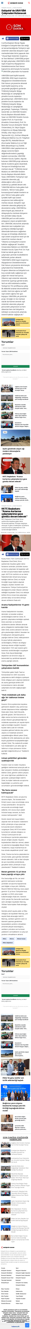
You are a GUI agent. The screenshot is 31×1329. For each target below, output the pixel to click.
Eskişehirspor (5, 1282)
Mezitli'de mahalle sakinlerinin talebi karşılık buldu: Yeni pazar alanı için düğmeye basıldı (20, 406)
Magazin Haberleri (21, 1270)
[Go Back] (27, 1325)
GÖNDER (15, 366)
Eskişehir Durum (6, 7)
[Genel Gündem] (15, 466)
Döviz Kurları (4, 1293)
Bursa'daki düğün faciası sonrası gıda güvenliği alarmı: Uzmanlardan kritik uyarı (21, 1118)
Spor (17, 1268)
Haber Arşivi (19, 1303)
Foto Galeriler (5, 1291)
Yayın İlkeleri (19, 1296)
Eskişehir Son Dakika (22, 1282)
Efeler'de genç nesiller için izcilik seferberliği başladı (21, 489)
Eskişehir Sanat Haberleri (23, 1275)
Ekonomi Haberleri (6, 1275)
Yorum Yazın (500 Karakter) (9, 351)
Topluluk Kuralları (20, 1298)
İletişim (18, 1301)
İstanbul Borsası (5, 1303)
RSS (4, 1321)
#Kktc (4, 939)
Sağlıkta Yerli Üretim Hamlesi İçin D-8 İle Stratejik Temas (21, 388)
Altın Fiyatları (4, 1296)
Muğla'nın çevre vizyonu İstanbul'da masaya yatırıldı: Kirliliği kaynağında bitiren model (22, 498)
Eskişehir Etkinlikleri (6, 1273)
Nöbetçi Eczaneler (6, 1301)
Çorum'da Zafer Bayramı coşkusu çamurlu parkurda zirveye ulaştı (20, 1127)
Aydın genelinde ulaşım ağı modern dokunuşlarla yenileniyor (13, 451)
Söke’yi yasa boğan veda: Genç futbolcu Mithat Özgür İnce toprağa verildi (21, 415)
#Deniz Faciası (21, 939)
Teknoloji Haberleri (6, 1280)
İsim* (3, 345)
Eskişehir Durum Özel (7, 1278)
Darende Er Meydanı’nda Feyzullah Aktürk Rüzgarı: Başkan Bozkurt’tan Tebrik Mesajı (22, 424)
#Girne (12, 939)
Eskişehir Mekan (20, 1285)
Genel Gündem (17, 7)
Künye (17, 1289)
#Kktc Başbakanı (8, 942)
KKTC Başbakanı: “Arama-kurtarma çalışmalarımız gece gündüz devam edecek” (15, 479)
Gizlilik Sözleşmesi (21, 1293)
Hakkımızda (19, 1291)
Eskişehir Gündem (6, 1270)
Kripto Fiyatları (5, 1298)
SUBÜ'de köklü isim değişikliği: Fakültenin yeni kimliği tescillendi (21, 397)
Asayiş (3, 1268)
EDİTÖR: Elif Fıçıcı (22, 532)
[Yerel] (15, 438)
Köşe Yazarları (5, 1289)
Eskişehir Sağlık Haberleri (23, 1273)
